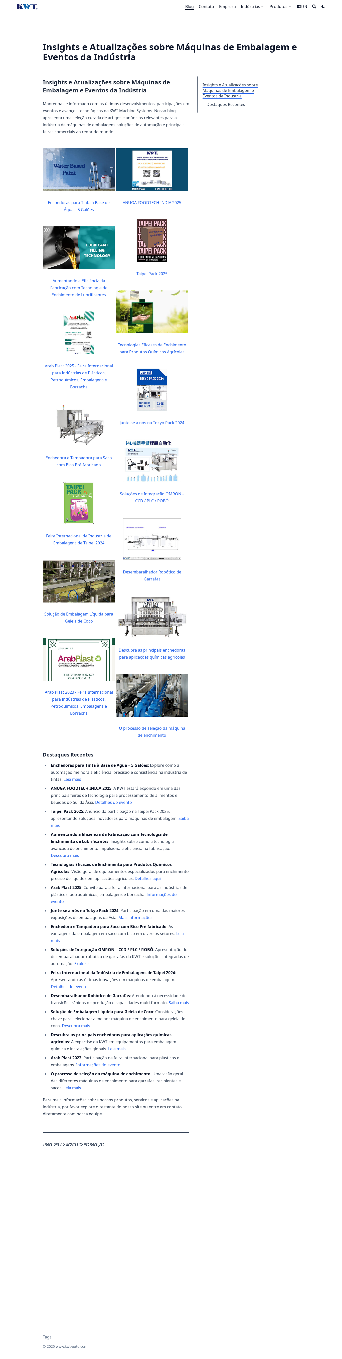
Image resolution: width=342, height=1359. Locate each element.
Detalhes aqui (148, 878)
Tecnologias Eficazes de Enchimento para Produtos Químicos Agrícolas (152, 348)
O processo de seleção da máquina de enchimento (152, 731)
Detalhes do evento (113, 802)
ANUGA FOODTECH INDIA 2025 (152, 202)
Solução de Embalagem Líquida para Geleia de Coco (78, 617)
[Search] (314, 7)
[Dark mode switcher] (323, 7)
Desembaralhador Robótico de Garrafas (152, 575)
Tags (47, 1337)
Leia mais (72, 779)
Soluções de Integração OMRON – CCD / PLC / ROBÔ (152, 497)
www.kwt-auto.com (71, 1346)
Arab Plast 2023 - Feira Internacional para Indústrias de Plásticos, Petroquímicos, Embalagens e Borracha (79, 702)
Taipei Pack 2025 (151, 273)
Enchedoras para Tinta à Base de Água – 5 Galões (79, 206)
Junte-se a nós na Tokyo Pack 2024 (152, 422)
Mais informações (135, 917)
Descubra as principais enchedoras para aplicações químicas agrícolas (152, 653)
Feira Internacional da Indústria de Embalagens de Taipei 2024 (78, 539)
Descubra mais (65, 855)
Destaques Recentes (226, 104)
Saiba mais (179, 1002)
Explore (81, 963)
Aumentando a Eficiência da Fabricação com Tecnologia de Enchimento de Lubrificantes (78, 287)
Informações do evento (98, 1065)
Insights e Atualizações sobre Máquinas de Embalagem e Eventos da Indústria (230, 90)
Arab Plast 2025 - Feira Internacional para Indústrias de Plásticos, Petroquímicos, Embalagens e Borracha (79, 376)
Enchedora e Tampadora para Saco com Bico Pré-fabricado (79, 461)
